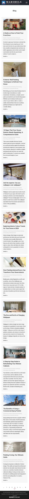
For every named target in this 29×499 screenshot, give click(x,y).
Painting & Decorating (17, 86)
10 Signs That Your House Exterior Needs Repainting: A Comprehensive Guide (13, 132)
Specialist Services (19, 39)
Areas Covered (22, 492)
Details (5, 56)
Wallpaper (21, 189)
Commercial (5, 413)
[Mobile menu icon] (27, 3)
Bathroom (5, 231)
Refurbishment (12, 39)
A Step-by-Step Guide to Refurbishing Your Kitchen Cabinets (12, 364)
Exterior (4, 37)
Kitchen (18, 231)
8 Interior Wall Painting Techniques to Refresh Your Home (12, 82)
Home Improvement (11, 37)
